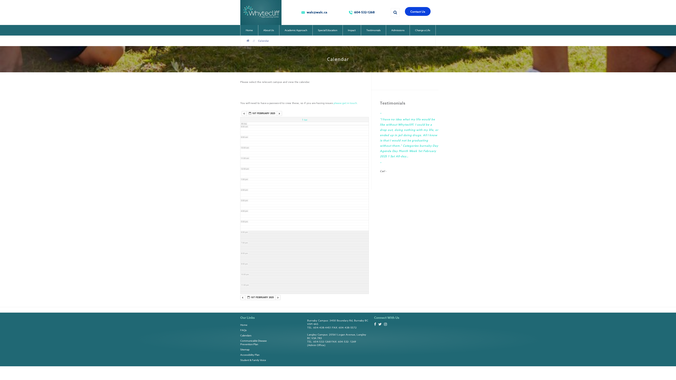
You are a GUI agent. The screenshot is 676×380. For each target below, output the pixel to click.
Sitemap (244, 349)
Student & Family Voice (253, 360)
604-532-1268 (364, 12)
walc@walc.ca (317, 12)
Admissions (398, 30)
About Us (268, 30)
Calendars (245, 335)
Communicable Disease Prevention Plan (253, 342)
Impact (352, 30)
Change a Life (422, 30)
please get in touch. (346, 103)
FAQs (243, 330)
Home (249, 30)
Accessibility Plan (249, 354)
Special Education (327, 30)
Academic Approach (296, 30)
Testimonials (373, 30)
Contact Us (417, 12)
